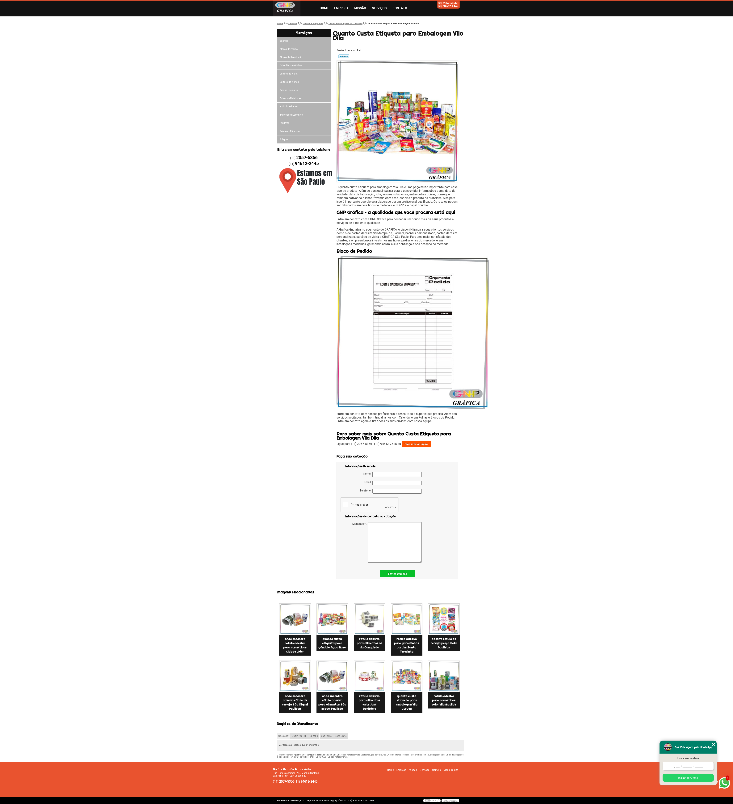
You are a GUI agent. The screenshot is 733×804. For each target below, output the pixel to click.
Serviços (379, 8)
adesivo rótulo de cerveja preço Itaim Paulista (444, 643)
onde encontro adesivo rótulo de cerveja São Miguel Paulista (295, 702)
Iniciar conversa (688, 777)
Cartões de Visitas (289, 82)
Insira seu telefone (688, 758)
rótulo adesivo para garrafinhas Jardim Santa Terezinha (406, 645)
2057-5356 (450, 3)
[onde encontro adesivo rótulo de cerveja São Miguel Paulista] (295, 676)
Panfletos (284, 123)
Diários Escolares (289, 90)
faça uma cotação (416, 443)
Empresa (341, 8)
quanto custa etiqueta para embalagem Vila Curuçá (406, 702)
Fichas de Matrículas (290, 98)
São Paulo (326, 736)
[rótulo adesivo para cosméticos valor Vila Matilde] (444, 676)
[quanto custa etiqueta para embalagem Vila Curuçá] (406, 676)
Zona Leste (340, 736)
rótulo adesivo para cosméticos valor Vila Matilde (444, 700)
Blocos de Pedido (289, 49)
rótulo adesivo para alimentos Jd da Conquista (369, 643)
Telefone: (366, 490)
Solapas (284, 139)
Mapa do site (451, 769)
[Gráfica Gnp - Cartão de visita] (295, 8)
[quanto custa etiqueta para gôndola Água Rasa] (332, 619)
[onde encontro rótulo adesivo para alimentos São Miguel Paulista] (332, 676)
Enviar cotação (397, 573)
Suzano (314, 736)
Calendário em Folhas (291, 65)
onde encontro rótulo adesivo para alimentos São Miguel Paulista (332, 702)
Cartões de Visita (289, 73)
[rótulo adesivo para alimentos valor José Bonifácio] (369, 676)
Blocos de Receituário (291, 57)
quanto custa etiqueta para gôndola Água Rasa (332, 643)
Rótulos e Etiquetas (290, 131)
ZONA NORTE (299, 736)
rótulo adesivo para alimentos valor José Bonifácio (369, 702)
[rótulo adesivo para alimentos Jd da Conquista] (369, 619)
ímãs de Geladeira (289, 106)
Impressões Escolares (291, 114)
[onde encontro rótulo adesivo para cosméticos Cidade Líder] (295, 619)
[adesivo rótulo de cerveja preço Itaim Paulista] (444, 619)
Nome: (367, 473)
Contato (399, 8)
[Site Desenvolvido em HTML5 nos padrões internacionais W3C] (432, 800)
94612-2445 (450, 6)
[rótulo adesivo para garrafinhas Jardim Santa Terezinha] (406, 619)
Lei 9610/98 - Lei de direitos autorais (331, 757)
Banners (284, 41)
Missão (360, 8)
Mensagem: (360, 523)
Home (324, 8)
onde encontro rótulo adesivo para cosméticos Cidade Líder (295, 645)
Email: (368, 482)
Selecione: (283, 736)
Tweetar (343, 56)
